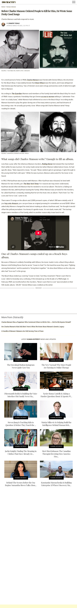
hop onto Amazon (11, 203)
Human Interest (11, 7)
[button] (74, 2)
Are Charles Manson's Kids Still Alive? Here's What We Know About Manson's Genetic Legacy (32, 326)
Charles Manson (33, 80)
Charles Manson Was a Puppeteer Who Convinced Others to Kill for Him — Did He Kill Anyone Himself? (36, 322)
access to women (47, 96)
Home (3, 7)
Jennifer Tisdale (14, 23)
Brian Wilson (40, 83)
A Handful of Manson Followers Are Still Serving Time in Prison (22, 331)
